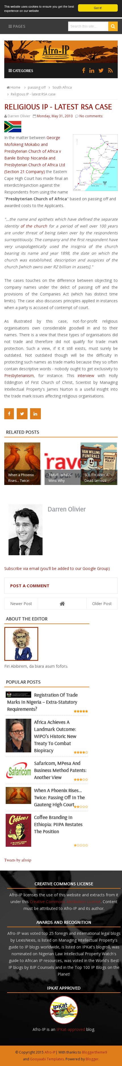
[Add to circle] (92, 70)
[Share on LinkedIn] (35, 413)
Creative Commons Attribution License (65, 901)
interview (86, 375)
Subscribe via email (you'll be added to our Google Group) (57, 568)
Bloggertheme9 (94, 1052)
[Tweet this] (22, 413)
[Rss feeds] (110, 70)
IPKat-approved (70, 1029)
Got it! (98, 8)
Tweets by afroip (17, 860)
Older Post (102, 603)
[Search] (113, 26)
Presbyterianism (19, 375)
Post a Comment (29, 585)
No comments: (91, 116)
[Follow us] (101, 70)
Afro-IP (50, 1052)
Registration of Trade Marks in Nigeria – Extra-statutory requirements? (42, 701)
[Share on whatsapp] (47, 413)
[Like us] (83, 70)
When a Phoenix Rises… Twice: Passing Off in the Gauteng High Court (59, 797)
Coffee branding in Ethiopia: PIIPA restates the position (58, 824)
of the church (34, 226)
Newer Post (21, 603)
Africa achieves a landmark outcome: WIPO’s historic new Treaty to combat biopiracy (55, 736)
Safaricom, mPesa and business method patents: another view (60, 770)
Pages (18, 26)
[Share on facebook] (9, 413)
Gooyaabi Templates (47, 1059)
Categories (22, 70)
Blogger (92, 1059)
